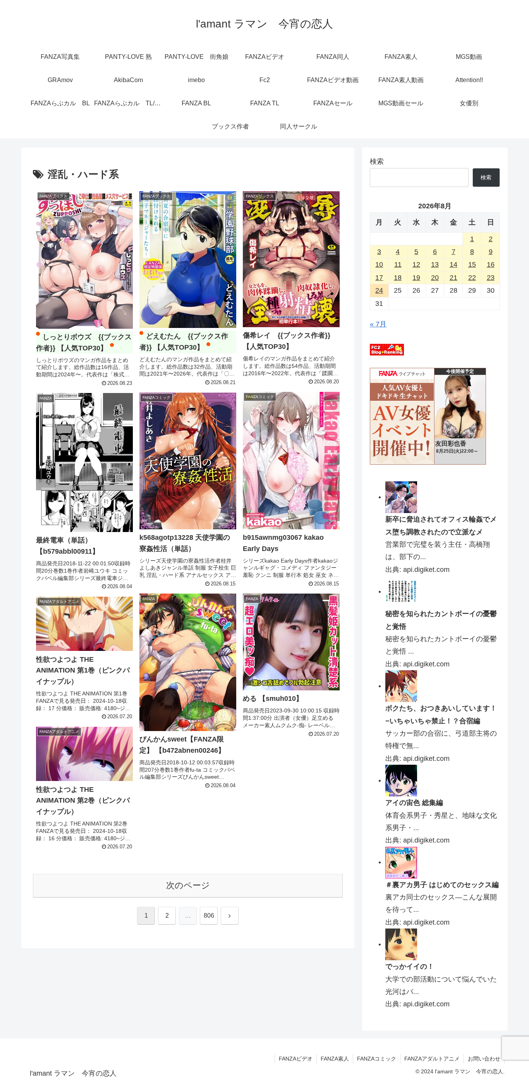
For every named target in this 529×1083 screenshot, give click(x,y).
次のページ (188, 885)
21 (453, 277)
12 (416, 264)
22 (472, 277)
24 (379, 290)
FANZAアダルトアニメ (432, 1059)
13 (435, 264)
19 (416, 277)
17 (379, 277)
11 (398, 264)
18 (398, 277)
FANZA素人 (335, 1059)
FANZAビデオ (296, 1059)
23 (491, 277)
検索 (377, 161)
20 (435, 277)
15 (472, 264)
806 (209, 915)
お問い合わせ (484, 1059)
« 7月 (378, 324)
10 (379, 264)
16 (491, 264)
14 (453, 264)
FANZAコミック (376, 1059)
